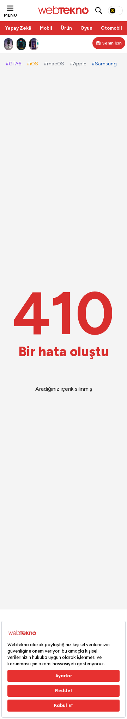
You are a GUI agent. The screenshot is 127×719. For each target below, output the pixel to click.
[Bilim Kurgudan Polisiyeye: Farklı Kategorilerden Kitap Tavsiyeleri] (33, 44)
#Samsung (104, 64)
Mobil (46, 28)
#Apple (78, 64)
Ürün (66, 28)
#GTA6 (13, 64)
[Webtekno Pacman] (21, 44)
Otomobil (111, 28)
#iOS (32, 64)
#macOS (54, 64)
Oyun (86, 28)
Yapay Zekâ (18, 28)
